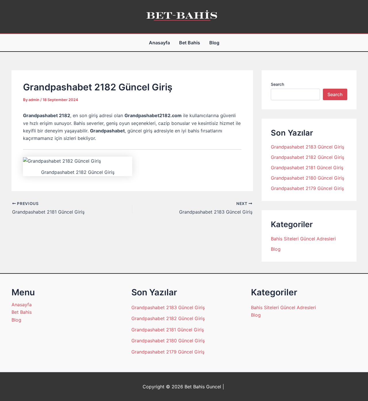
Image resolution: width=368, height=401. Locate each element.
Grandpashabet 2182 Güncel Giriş (307, 157)
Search (277, 84)
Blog (214, 42)
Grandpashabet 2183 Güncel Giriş (307, 147)
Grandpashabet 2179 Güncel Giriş (307, 188)
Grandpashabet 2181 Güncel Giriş (307, 167)
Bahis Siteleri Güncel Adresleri (303, 239)
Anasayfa (159, 42)
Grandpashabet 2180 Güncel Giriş (307, 178)
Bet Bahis (189, 42)
